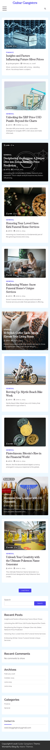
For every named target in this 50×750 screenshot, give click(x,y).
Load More (25, 590)
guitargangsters (13, 63)
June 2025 (8, 682)
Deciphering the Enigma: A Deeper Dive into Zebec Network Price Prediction (24, 162)
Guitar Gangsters (25, 3)
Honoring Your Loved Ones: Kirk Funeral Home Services (25, 634)
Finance (10, 52)
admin (10, 125)
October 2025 (9, 678)
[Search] (45, 8)
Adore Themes (26, 747)
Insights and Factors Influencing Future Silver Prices (23, 619)
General (10, 114)
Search (7, 600)
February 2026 (9, 674)
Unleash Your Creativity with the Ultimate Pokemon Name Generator (23, 561)
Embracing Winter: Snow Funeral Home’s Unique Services (21, 288)
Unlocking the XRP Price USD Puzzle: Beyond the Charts (24, 623)
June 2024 (8, 686)
